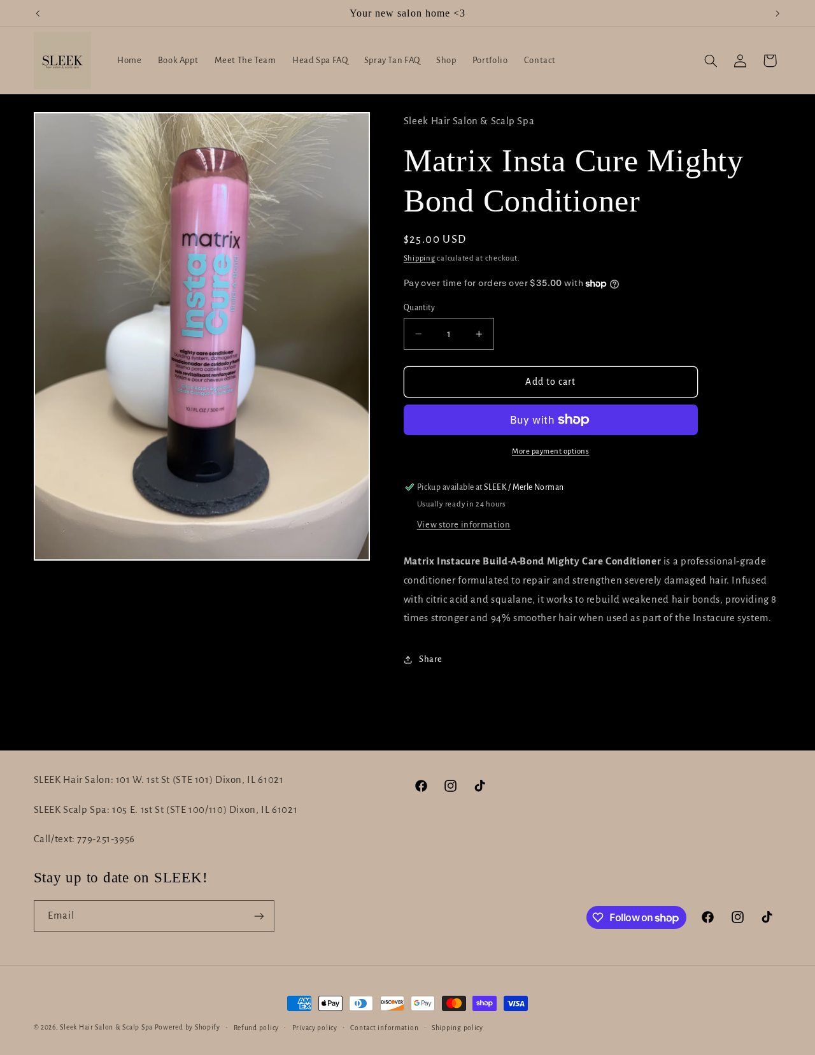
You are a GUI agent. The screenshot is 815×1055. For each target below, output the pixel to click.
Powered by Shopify (187, 1027)
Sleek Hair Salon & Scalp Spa (106, 1027)
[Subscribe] (258, 915)
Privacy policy (314, 1027)
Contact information (384, 1027)
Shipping (420, 259)
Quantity (419, 307)
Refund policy (257, 1027)
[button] (710, 60)
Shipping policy (457, 1027)
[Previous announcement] (38, 13)
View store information (464, 524)
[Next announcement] (777, 13)
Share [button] (431, 659)
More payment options (551, 451)
